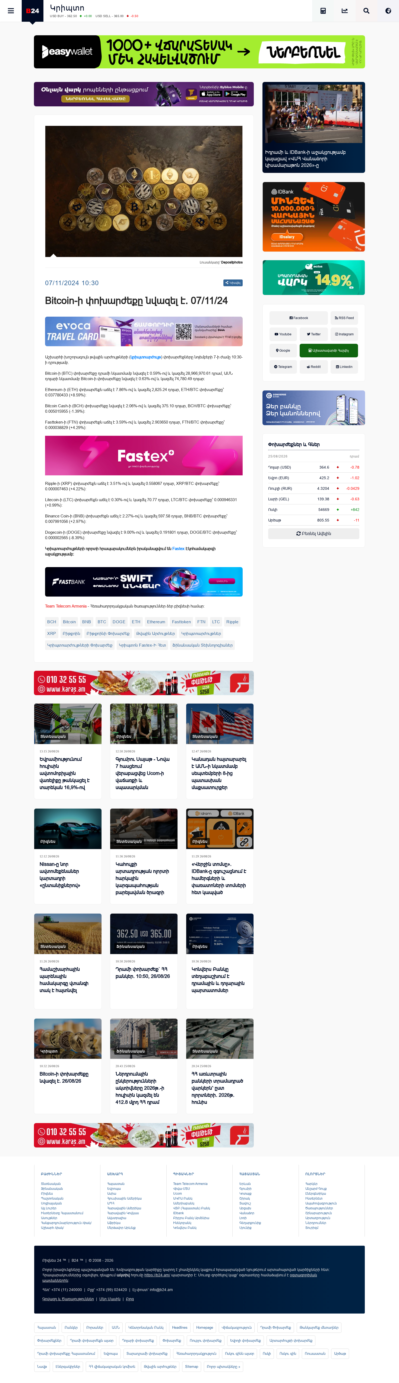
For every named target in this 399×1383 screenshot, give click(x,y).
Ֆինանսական (130, 946)
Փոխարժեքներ (49, 1341)
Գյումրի (245, 1189)
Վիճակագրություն (237, 1327)
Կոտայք (245, 1194)
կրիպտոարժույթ (146, 357)
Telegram (284, 367)
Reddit (315, 367)
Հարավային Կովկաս (123, 1213)
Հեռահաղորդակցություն (196, 1354)
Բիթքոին (71, 633)
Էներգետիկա (315, 1194)
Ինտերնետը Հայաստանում (62, 1213)
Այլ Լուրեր (48, 1208)
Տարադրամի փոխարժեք (146, 1354)
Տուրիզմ (311, 1228)
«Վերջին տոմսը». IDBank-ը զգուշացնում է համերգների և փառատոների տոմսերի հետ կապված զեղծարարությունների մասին (219, 885)
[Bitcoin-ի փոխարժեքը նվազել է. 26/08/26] (68, 1039)
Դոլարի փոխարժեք (138, 1341)
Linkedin (346, 367)
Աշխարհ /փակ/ (52, 1228)
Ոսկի (272, 509)
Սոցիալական (51, 1203)
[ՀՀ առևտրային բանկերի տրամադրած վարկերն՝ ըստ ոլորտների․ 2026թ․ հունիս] (220, 1039)
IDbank (178, 1213)
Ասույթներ (49, 1218)
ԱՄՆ (116, 1327)
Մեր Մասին (110, 1299)
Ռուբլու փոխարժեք (205, 1341)
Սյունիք (245, 1228)
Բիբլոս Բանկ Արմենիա (191, 1218)
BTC (102, 621)
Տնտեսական (53, 736)
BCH (51, 621)
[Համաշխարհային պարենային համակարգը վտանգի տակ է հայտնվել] (68, 934)
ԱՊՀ (110, 1203)
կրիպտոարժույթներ (201, 633)
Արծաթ (340, 1354)
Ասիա (111, 1194)
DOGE (119, 621)
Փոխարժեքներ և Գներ (294, 444)
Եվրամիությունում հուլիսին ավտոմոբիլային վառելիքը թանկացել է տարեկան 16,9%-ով (65, 773)
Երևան (245, 1184)
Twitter (315, 334)
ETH (136, 621)
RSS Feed (346, 318)
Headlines (180, 1327)
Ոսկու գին (288, 1354)
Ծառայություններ (319, 1208)
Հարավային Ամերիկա (124, 1208)
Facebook (300, 318)
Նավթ (42, 1367)
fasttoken (181, 621)
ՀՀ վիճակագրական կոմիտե (112, 1367)
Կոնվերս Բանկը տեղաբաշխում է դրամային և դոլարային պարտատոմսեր (218, 979)
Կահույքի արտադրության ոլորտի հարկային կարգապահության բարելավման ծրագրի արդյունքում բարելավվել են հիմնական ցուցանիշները (144, 888)
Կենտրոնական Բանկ (145, 1327)
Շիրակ (244, 1198)
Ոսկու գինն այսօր (239, 1354)
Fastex (178, 548)
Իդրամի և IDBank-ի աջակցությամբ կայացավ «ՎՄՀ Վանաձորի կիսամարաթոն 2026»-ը (305, 159)
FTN (201, 621)
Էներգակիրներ (68, 1367)
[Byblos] (144, 94)
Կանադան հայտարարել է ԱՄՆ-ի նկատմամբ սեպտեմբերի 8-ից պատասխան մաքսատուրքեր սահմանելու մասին (219, 776)
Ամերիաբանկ (183, 1203)
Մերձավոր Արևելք (121, 1228)
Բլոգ (130, 1299)
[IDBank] (314, 217)
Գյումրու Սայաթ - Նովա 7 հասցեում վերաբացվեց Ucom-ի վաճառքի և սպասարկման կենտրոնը (143, 776)
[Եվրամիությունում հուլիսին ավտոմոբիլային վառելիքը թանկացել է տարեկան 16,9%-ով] (68, 724)
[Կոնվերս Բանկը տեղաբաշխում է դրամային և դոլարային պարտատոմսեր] (220, 934)
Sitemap (191, 1367)
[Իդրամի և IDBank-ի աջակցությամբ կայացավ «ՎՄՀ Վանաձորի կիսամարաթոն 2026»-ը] (313, 114)
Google (284, 350)
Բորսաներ (94, 1327)
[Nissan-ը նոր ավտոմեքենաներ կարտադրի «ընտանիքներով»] (68, 829)
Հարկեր (311, 1184)
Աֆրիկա (114, 1223)
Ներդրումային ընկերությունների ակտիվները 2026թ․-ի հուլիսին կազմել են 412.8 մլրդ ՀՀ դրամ (140, 1088)
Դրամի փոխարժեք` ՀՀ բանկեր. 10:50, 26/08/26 (143, 972)
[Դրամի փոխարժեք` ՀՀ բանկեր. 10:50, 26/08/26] (144, 934)
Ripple (232, 621)
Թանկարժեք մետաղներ (319, 1327)
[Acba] (314, 277)
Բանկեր (71, 1327)
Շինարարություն (318, 1213)
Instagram (346, 334)
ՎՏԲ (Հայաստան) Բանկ (191, 1208)
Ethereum (156, 621)
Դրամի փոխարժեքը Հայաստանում (66, 1354)
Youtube (285, 334)
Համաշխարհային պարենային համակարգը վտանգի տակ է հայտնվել (64, 979)
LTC (216, 621)
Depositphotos (232, 262)
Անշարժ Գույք (316, 1189)
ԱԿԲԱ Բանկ (182, 1198)
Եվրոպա (114, 1189)
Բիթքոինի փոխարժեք (108, 633)
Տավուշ (245, 1203)
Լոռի (243, 1218)
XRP (51, 633)
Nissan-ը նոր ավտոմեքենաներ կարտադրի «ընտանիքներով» (60, 874)
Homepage (204, 1327)
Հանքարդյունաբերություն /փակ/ (66, 1223)
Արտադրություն (317, 1218)
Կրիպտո (67, 7)
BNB (86, 621)
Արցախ (245, 1208)
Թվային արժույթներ (155, 633)
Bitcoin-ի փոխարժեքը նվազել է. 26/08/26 (64, 1077)
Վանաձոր (246, 1213)
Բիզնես (124, 736)
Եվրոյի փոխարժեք (245, 1341)
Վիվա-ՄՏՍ (181, 1189)
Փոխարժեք (172, 1341)
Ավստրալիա (116, 1218)
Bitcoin (69, 621)
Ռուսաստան (315, 1354)
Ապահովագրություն (321, 1203)
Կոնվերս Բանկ (185, 1228)
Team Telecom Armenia (190, 1184)
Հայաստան (116, 1184)
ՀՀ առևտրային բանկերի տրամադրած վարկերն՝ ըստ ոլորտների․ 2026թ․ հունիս (217, 1088)
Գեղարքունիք (250, 1223)
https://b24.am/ (157, 1275)
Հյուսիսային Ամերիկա (124, 1198)
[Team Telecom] (144, 331)
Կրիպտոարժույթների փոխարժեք (79, 645)
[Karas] (144, 683)
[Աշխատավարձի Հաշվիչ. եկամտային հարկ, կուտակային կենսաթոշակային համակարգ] (323, 12)
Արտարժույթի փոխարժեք (291, 1341)
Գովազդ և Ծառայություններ (68, 1299)
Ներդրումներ (315, 1223)
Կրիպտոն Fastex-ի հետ (142, 645)
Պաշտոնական (52, 1198)
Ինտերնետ (313, 1198)
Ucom (177, 1194)
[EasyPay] (199, 51)
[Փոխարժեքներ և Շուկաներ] (345, 12)
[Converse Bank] (313, 407)
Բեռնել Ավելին (316, 533)
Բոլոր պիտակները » (223, 1367)
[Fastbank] (144, 582)
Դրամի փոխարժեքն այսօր (91, 1341)
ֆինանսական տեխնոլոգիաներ (202, 645)
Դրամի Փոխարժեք (275, 1327)
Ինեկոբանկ (182, 1223)
